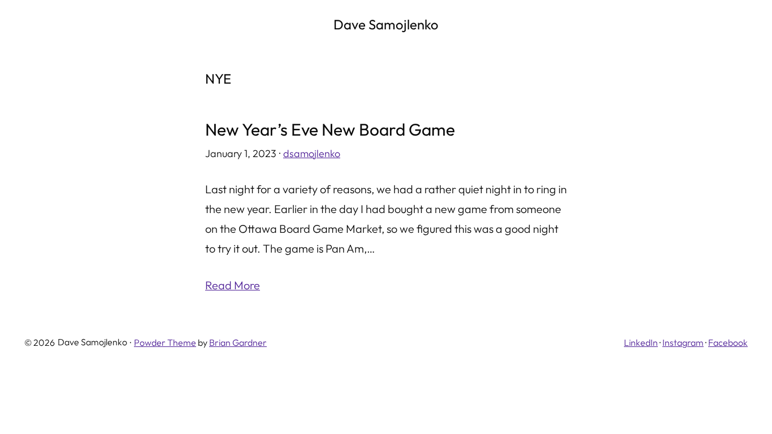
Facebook (728, 342)
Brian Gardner (238, 342)
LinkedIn (641, 342)
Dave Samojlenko (386, 24)
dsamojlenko (311, 153)
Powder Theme (165, 342)
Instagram (683, 342)
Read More (232, 285)
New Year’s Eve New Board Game (330, 129)
